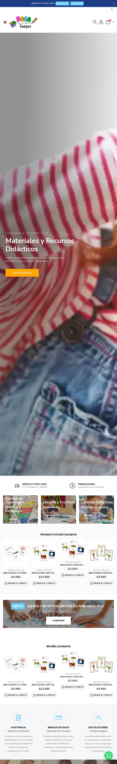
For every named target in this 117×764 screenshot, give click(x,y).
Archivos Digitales (73, 562)
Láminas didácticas (16, 570)
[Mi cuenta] (101, 22)
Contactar (77, 3)
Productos (62, 3)
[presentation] (4, 563)
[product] (15, 552)
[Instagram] (112, 9)
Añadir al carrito (17, 583)
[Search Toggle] (94, 22)
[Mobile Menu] (5, 22)
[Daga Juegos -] (23, 22)
